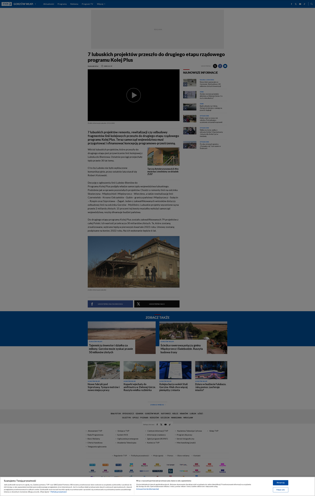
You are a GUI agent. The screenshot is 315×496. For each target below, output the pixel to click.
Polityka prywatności (59, 492)
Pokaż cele (280, 490)
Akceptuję (281, 483)
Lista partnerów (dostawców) (147, 489)
